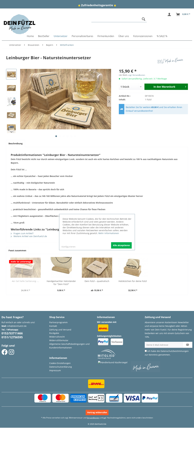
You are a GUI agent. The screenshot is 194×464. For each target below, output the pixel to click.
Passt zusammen (17, 250)
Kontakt (53, 326)
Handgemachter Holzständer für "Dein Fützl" (61, 283)
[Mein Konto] (169, 14)
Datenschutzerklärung (60, 366)
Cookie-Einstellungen (60, 363)
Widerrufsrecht (57, 336)
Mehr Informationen (108, 233)
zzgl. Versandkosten (136, 75)
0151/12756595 (12, 337)
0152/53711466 (12, 333)
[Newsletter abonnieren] (187, 345)
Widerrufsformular (58, 340)
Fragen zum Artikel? (23, 233)
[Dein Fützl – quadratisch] (97, 267)
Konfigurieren (68, 246)
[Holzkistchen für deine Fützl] (132, 267)
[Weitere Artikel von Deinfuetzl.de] (171, 60)
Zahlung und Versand (60, 329)
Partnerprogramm (58, 322)
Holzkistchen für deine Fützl (133, 281)
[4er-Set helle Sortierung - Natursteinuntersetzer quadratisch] (25, 267)
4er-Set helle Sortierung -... (25, 281)
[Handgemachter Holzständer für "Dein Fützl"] (61, 267)
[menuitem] (119, 19)
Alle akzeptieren (121, 245)
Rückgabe (54, 333)
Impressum (55, 370)
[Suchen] (143, 19)
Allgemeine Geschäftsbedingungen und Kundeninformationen (69, 346)
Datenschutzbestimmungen (175, 351)
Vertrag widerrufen (97, 412)
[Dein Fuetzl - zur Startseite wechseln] (19, 24)
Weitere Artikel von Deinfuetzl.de (30, 236)
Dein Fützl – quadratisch (97, 281)
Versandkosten (93, 417)
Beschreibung (15, 143)
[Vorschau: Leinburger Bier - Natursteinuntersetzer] (11, 74)
